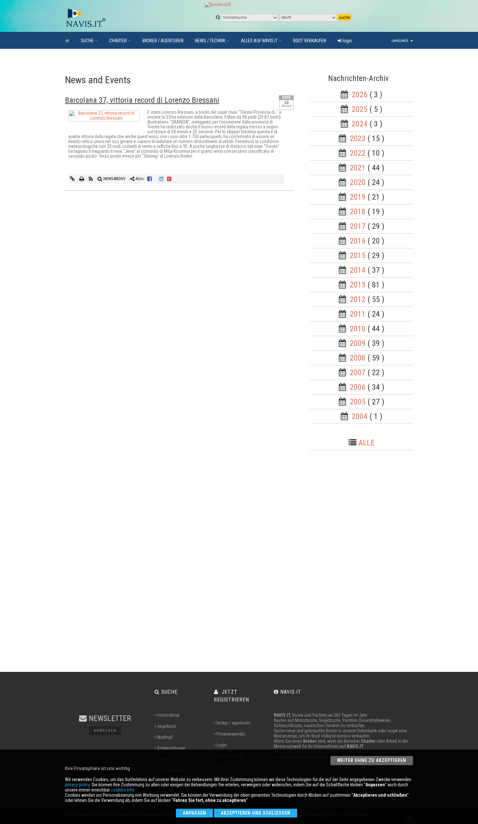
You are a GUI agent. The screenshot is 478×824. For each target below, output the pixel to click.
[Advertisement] (367, 563)
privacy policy (77, 784)
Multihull (164, 737)
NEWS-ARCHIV (114, 179)
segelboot (166, 726)
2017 (357, 226)
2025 (359, 109)
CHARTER (118, 40)
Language (401, 41)
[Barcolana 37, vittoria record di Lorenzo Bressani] (103, 117)
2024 (359, 123)
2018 (357, 211)
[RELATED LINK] (73, 179)
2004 (359, 416)
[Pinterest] (169, 179)
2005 (357, 401)
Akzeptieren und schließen (255, 813)
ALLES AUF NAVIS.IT (259, 40)
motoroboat (168, 715)
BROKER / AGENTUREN (162, 40)
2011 (357, 314)
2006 (357, 387)
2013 (357, 284)
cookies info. (123, 789)
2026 (359, 94)
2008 (357, 357)
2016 (357, 240)
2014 (357, 270)
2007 (357, 372)
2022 (357, 153)
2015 (357, 255)
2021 (357, 167)
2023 (357, 138)
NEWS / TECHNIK (210, 40)
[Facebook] (149, 179)
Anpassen (194, 813)
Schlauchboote (171, 748)
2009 (357, 343)
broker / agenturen (233, 723)
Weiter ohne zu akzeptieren (371, 760)
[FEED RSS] (91, 179)
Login (222, 745)
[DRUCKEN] (82, 179)
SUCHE (87, 40)
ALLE (366, 442)
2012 (357, 299)
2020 (357, 182)
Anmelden (105, 730)
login (347, 40)
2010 (357, 328)
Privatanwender (231, 734)
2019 (357, 197)
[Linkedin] (161, 179)
